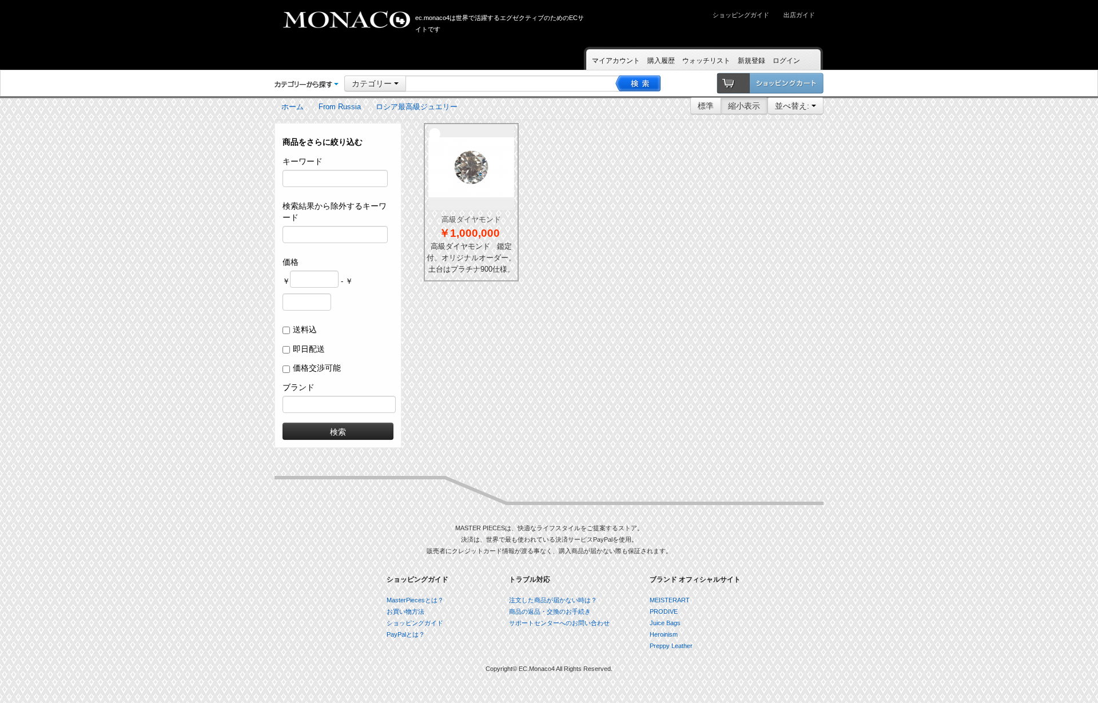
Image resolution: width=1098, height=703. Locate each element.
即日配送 (309, 349)
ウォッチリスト (706, 61)
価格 (291, 262)
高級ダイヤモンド (471, 219)
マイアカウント (616, 61)
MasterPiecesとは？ (415, 600)
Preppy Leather (671, 645)
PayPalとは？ (406, 634)
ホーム (292, 106)
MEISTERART (670, 600)
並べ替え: (793, 105)
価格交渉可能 (317, 367)
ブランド (299, 387)
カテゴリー (373, 83)
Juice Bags (665, 622)
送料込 (305, 329)
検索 (338, 431)
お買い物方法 (405, 611)
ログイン (786, 61)
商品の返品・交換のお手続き (550, 611)
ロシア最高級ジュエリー (417, 106)
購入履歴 (661, 61)
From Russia (340, 106)
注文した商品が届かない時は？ (553, 600)
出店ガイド (799, 14)
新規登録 (751, 61)
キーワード (303, 161)
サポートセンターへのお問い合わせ (559, 622)
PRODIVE (664, 611)
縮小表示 (744, 105)
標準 (706, 105)
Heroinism (664, 634)
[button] (306, 84)
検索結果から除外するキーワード (335, 211)
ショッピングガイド (741, 14)
